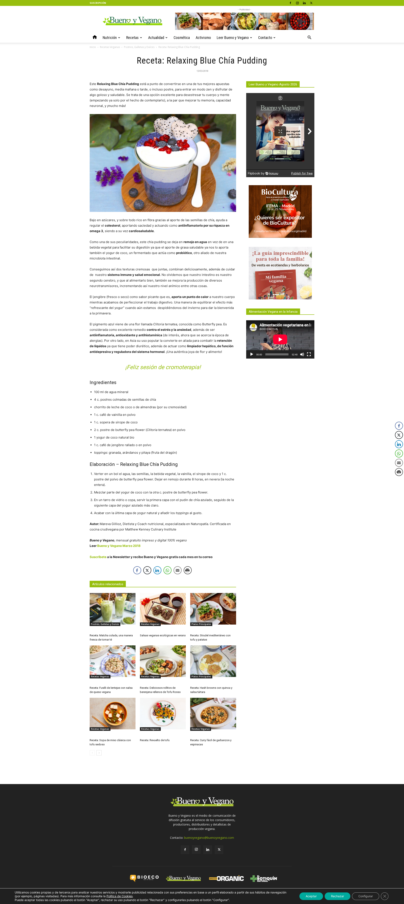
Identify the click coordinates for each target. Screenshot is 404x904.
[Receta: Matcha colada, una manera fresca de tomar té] (113, 609)
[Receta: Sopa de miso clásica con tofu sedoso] (113, 713)
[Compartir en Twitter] (147, 570)
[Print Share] (188, 570)
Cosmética (182, 37)
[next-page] (99, 752)
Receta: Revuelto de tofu (155, 740)
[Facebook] (290, 3)
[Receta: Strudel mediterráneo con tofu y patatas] (213, 609)
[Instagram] (297, 3)
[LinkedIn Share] (157, 570)
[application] (280, 339)
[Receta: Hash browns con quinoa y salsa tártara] (213, 661)
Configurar (365, 896)
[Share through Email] (178, 570)
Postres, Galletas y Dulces (139, 47)
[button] (309, 38)
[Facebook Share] (137, 570)
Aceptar (311, 896)
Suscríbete (98, 557)
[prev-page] (92, 752)
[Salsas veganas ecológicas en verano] (163, 609)
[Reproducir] (252, 354)
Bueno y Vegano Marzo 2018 (119, 546)
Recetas (132, 37)
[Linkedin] (304, 3)
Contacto (265, 37)
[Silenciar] (302, 354)
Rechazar (337, 896)
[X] (311, 3)
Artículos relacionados (107, 584)
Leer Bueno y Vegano (233, 37)
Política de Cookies (119, 896)
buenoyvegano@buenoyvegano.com (209, 838)
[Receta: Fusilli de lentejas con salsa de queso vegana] (113, 661)
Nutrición (110, 37)
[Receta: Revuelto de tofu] (163, 713)
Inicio (93, 47)
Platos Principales (201, 624)
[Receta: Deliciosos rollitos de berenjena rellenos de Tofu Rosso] (163, 661)
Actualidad (156, 37)
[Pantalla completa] (309, 354)
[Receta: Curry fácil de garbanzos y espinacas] (213, 713)
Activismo (203, 37)
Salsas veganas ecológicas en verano (163, 635)
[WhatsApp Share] (167, 570)
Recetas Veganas (110, 47)
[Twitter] (219, 850)
